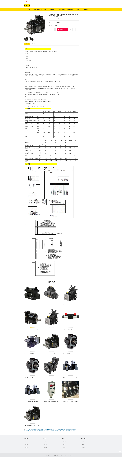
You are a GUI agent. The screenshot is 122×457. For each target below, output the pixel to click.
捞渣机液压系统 (67, 430)
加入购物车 (62, 29)
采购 (44, 430)
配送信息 (26, 444)
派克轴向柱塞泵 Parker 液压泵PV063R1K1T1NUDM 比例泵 (75, 304)
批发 (42, 430)
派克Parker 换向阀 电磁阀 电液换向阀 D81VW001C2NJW (56, 304)
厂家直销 (47, 430)
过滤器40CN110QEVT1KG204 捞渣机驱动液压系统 (73, 377)
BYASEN (51, 455)
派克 (26, 429)
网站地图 (45, 447)
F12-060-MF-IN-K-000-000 (51, 377)
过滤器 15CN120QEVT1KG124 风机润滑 (33, 401)
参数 (40, 430)
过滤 (45, 9)
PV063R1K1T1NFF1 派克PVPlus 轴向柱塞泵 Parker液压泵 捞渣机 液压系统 (43, 11)
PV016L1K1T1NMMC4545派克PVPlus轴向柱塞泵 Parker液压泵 (38, 329)
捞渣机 (50, 430)
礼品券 (64, 444)
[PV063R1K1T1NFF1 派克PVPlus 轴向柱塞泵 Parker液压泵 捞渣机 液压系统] (26, 39)
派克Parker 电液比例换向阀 (63, 429)
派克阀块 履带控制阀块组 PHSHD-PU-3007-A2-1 (73, 401)
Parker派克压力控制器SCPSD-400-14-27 (52, 401)
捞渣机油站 (62, 430)
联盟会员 (64, 447)
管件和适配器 (61, 9)
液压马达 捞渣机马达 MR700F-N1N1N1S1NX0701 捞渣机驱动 (38, 377)
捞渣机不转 (73, 430)
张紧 (53, 430)
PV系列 (32, 429)
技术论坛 (85, 9)
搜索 (27, 11)
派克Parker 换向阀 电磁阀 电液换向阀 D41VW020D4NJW (37, 304)
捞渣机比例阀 (57, 430)
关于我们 (26, 441)
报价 (38, 430)
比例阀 (26, 430)
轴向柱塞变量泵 (37, 429)
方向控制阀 (74, 429)
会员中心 (83, 441)
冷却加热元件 (52, 9)
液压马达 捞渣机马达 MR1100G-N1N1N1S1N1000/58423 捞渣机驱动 (77, 353)
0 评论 (56, 18)
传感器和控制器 (70, 9)
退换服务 (45, 444)
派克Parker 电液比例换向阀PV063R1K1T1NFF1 (49, 429)
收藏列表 (83, 447)
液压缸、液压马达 (37, 9)
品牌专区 (64, 441)
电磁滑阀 (29, 430)
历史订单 (83, 444)
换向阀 (70, 429)
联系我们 (45, 441)
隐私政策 (26, 447)
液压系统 (78, 9)
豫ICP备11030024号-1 (72, 455)
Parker (29, 429)
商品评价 (33, 44)
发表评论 (59, 18)
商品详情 (27, 44)
